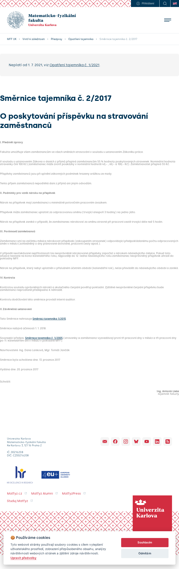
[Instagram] (125, 441)
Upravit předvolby (23, 558)
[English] (174, 3)
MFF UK (11, 39)
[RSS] (167, 441)
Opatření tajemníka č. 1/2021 (75, 65)
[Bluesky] (136, 441)
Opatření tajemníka (81, 39)
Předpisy (56, 39)
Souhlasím (145, 542)
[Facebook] (115, 441)
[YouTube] (146, 441)
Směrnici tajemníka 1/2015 (49, 318)
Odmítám (144, 553)
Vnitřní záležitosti (33, 39)
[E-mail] (104, 441)
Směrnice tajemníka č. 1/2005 (44, 338)
